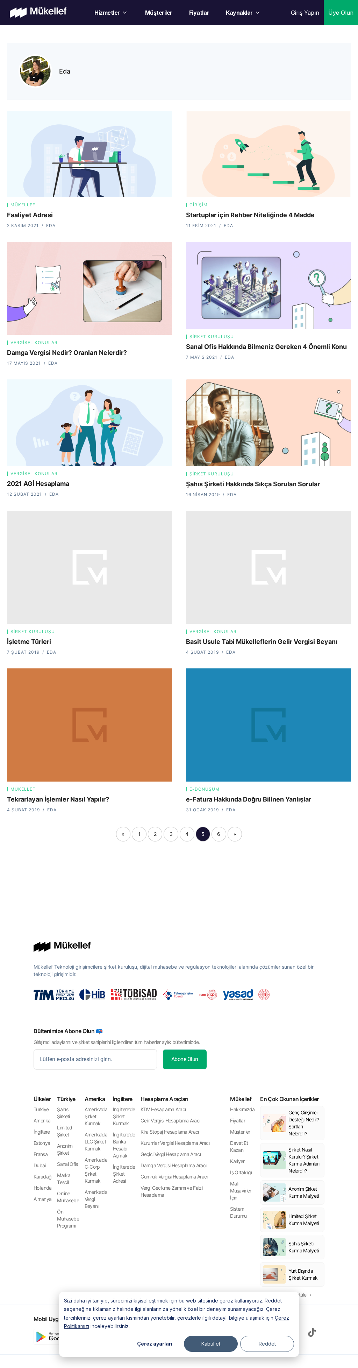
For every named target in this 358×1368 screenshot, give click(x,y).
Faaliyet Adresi (30, 215)
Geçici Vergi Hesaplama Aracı (170, 1154)
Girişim (198, 204)
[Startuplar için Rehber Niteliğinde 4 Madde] (268, 154)
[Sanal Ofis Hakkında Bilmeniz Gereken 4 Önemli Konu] (268, 285)
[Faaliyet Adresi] (89, 154)
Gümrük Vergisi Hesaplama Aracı (174, 1177)
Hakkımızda (242, 1109)
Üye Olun (340, 12)
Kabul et (210, 1344)
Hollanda (42, 1188)
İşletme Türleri (29, 641)
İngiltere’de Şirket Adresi (124, 1174)
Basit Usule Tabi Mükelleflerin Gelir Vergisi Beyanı (261, 641)
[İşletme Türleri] (89, 567)
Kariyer (237, 1161)
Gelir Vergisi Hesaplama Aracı (170, 1120)
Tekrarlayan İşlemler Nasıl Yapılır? (58, 799)
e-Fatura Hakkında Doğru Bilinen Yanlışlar (248, 799)
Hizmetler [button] (107, 12)
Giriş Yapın (305, 12)
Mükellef (22, 204)
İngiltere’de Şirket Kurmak (124, 1116)
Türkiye (41, 1109)
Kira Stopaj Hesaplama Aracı (170, 1132)
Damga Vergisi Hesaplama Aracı (173, 1165)
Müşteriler (158, 12)
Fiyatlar (199, 12)
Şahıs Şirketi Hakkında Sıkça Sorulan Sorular (253, 484)
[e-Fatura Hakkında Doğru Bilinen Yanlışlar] (268, 725)
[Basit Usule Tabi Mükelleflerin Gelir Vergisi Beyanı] (268, 567)
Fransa (41, 1154)
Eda (64, 71)
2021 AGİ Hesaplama (38, 483)
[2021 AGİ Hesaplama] (89, 422)
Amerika (42, 1120)
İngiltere (42, 1132)
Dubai (40, 1165)
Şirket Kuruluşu (211, 336)
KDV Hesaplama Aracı (163, 1109)
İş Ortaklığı (241, 1172)
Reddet (273, 1301)
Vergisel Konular (34, 342)
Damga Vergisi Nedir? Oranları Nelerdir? (67, 352)
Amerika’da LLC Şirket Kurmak (96, 1142)
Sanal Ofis (67, 1164)
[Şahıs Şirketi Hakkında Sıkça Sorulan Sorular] (268, 422)
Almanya (42, 1199)
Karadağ (42, 1177)
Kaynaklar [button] (239, 12)
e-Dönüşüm (204, 789)
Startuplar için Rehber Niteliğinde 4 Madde (250, 215)
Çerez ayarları (154, 1344)
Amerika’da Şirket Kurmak (96, 1116)
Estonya (42, 1143)
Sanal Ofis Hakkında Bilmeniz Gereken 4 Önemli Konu (266, 346)
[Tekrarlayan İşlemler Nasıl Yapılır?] (89, 725)
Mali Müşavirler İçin (240, 1191)
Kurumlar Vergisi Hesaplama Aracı (175, 1143)
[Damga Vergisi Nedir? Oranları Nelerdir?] (89, 288)
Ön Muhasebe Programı (68, 1219)
